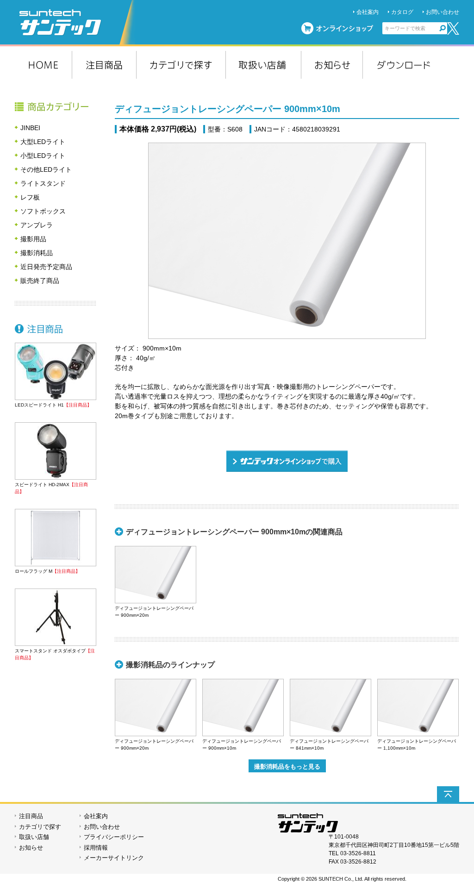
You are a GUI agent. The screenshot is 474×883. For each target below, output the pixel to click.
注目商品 (55, 328)
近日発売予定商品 (46, 266)
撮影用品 (33, 239)
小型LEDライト (42, 155)
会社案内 (367, 12)
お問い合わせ (442, 12)
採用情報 (96, 847)
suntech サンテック (77, 22)
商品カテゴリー (55, 106)
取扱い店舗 (34, 836)
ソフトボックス (43, 211)
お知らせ (31, 847)
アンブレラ (36, 225)
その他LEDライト (46, 169)
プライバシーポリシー (114, 836)
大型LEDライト (42, 141)
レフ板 (30, 197)
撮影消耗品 (36, 253)
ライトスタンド (43, 183)
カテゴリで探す (40, 826)
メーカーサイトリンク (114, 857)
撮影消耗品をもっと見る (287, 766)
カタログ (402, 12)
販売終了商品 (39, 280)
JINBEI (30, 128)
